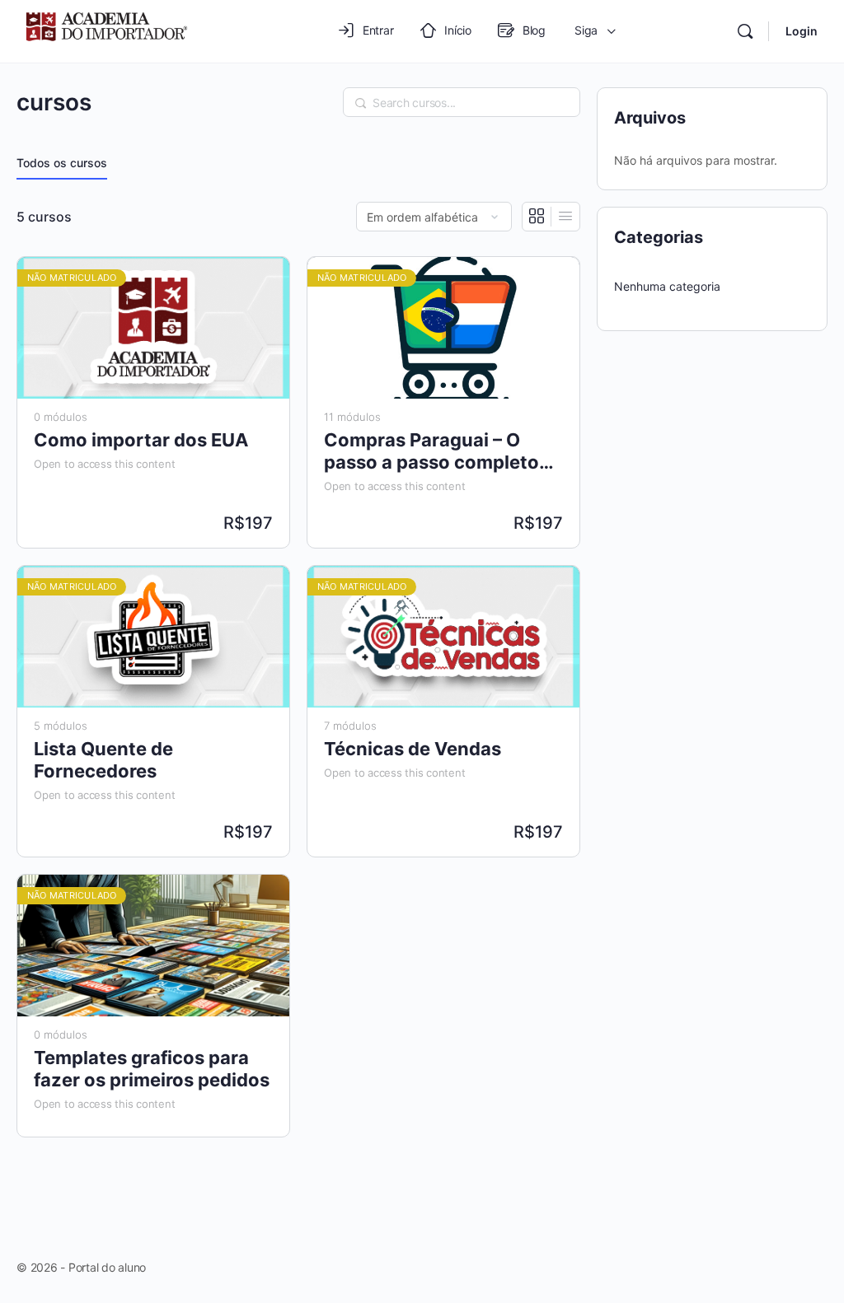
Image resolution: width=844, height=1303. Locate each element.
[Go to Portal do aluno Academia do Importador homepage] (105, 30)
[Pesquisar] (745, 31)
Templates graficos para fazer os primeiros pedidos (152, 1069)
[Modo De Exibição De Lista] (565, 217)
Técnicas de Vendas (412, 748)
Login (801, 31)
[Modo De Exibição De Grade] (537, 217)
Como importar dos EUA (141, 440)
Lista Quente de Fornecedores (103, 760)
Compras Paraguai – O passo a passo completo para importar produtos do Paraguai (442, 451)
